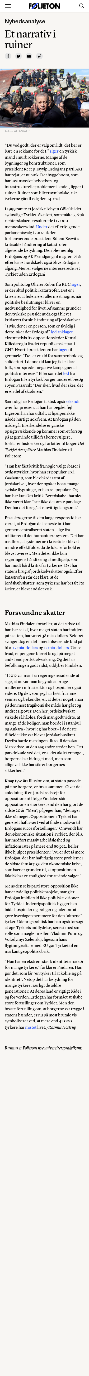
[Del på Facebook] (8, 56)
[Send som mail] (29, 56)
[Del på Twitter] (18, 56)
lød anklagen (62, 332)
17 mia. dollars (25, 647)
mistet (31, 1027)
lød (66, 373)
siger (54, 151)
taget (63, 349)
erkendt (73, 401)
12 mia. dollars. (57, 647)
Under (41, 226)
